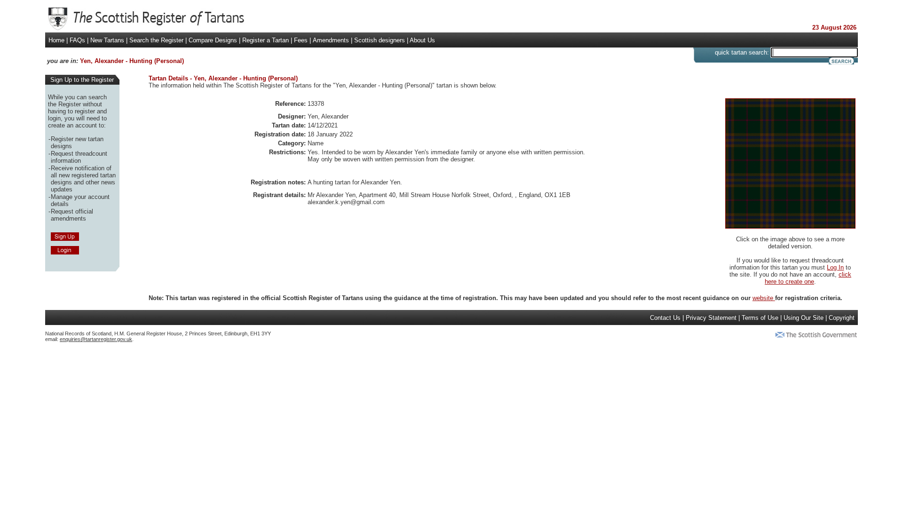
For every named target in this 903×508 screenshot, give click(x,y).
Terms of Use (760, 317)
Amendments (331, 40)
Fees (301, 40)
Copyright (842, 317)
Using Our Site (804, 317)
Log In (835, 267)
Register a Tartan (265, 40)
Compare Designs (213, 40)
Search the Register (156, 40)
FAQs (77, 40)
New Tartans (107, 40)
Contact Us (665, 317)
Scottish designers (379, 40)
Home (56, 40)
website (763, 298)
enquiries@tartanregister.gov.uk (96, 339)
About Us (422, 40)
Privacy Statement (711, 317)
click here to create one (808, 278)
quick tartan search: (742, 52)
